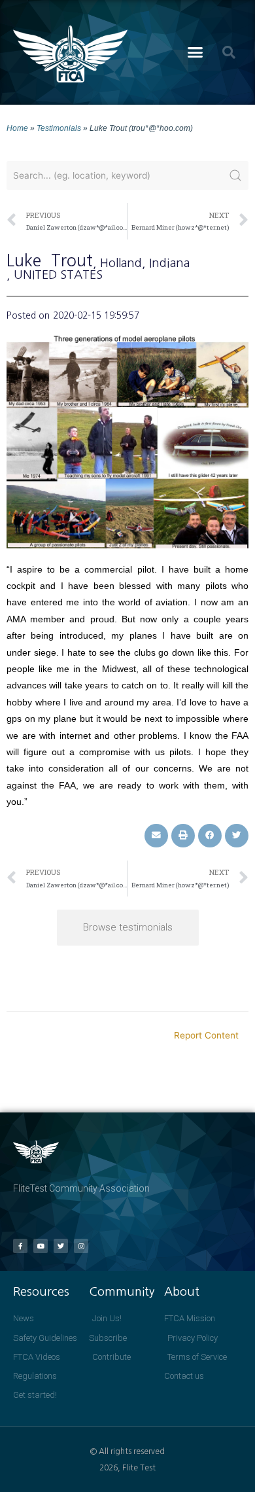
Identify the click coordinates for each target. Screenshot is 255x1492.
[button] (195, 52)
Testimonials (59, 128)
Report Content (206, 1035)
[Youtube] (40, 1246)
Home (17, 128)
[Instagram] (81, 1246)
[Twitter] (61, 1246)
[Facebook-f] (20, 1246)
